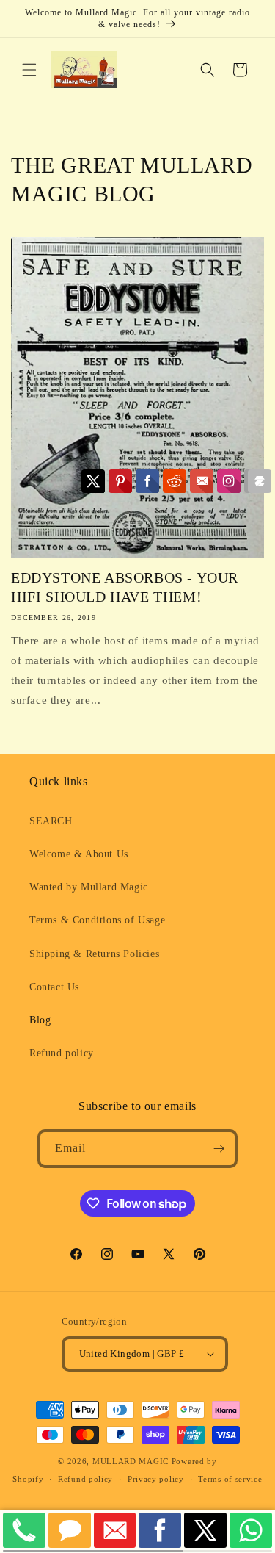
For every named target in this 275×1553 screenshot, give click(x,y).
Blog (40, 1020)
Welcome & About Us (78, 854)
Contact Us (54, 986)
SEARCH (51, 820)
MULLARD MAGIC (130, 1461)
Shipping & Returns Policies (94, 953)
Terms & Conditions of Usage (97, 920)
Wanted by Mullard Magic (88, 887)
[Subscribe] (218, 1148)
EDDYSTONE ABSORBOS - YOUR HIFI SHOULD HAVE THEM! (124, 587)
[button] (29, 70)
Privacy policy (156, 1478)
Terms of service (230, 1478)
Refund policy (61, 1053)
